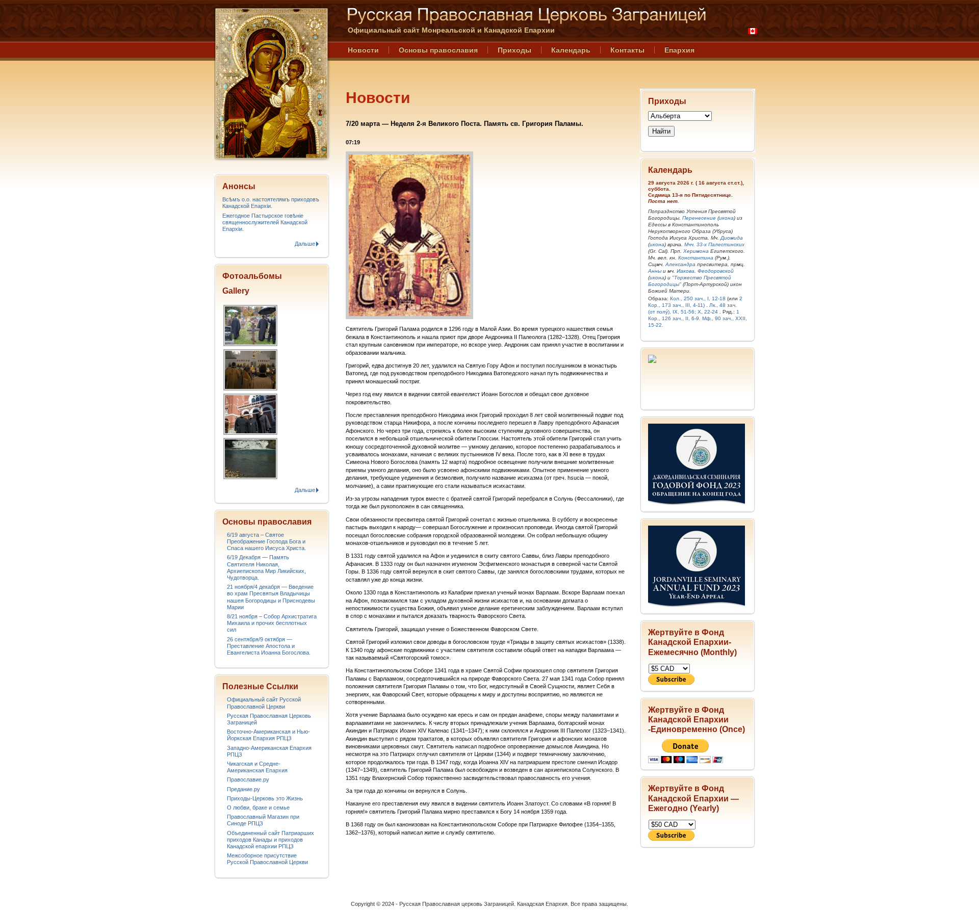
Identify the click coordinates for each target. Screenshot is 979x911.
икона (726, 218)
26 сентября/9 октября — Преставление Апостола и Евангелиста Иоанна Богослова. (269, 646)
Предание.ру (243, 789)
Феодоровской (716, 271)
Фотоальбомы (252, 276)
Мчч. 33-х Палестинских (714, 244)
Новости (363, 50)
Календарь (570, 50)
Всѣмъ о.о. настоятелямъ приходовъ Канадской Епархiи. (270, 202)
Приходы (514, 50)
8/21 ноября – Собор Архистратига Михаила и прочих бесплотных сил (272, 623)
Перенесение (699, 218)
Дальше (305, 244)
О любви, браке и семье (258, 807)
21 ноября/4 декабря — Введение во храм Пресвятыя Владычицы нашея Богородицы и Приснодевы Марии (271, 597)
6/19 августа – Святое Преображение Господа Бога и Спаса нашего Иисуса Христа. (266, 541)
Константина (695, 258)
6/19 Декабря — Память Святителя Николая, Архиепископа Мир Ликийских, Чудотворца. (266, 567)
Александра (680, 264)
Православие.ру (248, 779)
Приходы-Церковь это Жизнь (265, 798)
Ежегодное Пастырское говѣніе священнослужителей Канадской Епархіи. (264, 222)
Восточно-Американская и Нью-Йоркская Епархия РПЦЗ (268, 734)
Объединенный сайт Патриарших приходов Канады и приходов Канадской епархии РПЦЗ (270, 839)
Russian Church (271, 83)
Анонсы (238, 186)
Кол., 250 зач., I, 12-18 (698, 298)
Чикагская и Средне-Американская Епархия (257, 767)
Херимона (696, 251)
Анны (654, 271)
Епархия (679, 50)
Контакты (627, 50)
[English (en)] (752, 31)
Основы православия (438, 50)
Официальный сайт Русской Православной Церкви (264, 702)
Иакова (685, 271)
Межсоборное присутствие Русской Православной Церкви (267, 858)
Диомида (731, 238)
